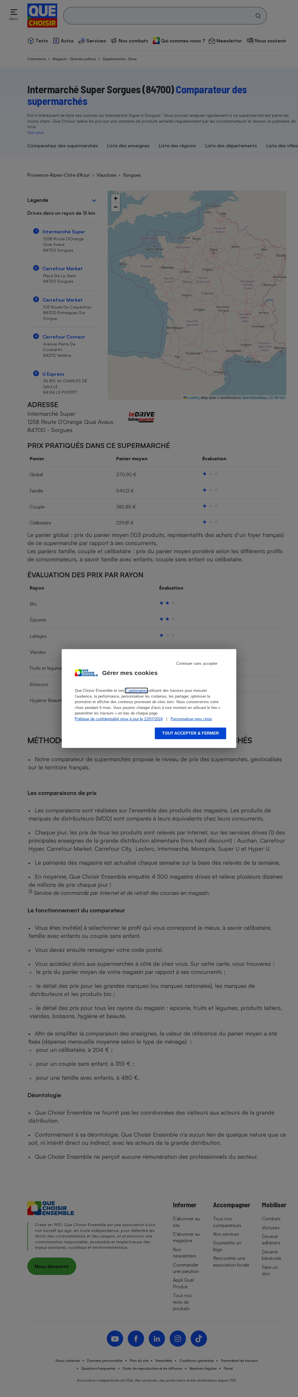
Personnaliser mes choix (191, 719)
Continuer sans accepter (196, 663)
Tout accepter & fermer (190, 733)
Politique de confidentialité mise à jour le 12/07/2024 (119, 719)
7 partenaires (136, 690)
